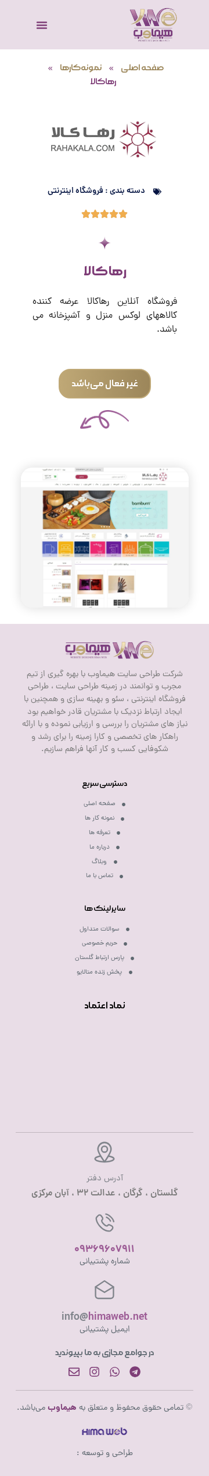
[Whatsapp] (114, 1371)
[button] (105, 384)
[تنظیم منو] (42, 25)
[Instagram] (94, 1371)
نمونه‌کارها (81, 68)
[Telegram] (134, 1371)
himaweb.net (104, 1318)
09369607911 (104, 1250)
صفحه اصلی (142, 68)
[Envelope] (74, 1371)
